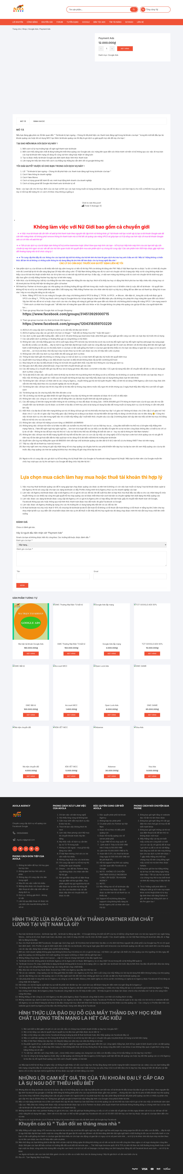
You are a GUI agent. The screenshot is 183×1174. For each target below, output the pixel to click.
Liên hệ (140, 22)
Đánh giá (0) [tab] (39, 121)
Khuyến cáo (47, 22)
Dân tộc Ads (99, 22)
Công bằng (32, 22)
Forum (60, 22)
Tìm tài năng (115, 22)
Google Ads (33, 29)
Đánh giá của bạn (24, 540)
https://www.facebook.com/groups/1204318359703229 (67, 324)
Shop (24, 29)
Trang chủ (16, 29)
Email (96, 571)
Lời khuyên (17, 22)
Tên (18, 571)
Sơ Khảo (129, 22)
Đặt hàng (125, 48)
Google (86, 22)
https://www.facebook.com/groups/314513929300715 (66, 314)
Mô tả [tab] (23, 121)
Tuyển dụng (72, 22)
